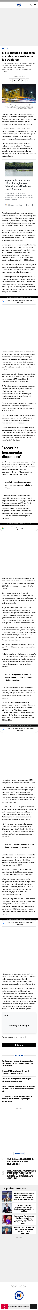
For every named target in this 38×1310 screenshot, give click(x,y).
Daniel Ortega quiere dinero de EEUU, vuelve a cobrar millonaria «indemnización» (18, 677)
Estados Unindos (19, 1037)
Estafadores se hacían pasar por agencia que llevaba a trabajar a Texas (18, 485)
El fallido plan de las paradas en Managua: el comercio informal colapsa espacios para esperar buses (17, 1098)
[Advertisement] (19, 27)
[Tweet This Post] (15, 80)
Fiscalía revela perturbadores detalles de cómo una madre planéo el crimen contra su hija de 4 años (18, 1088)
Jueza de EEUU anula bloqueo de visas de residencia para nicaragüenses (15, 1072)
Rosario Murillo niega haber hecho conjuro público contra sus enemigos (16, 1079)
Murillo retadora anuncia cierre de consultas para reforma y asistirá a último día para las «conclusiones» (17, 1063)
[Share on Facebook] (11, 80)
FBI (25, 1037)
